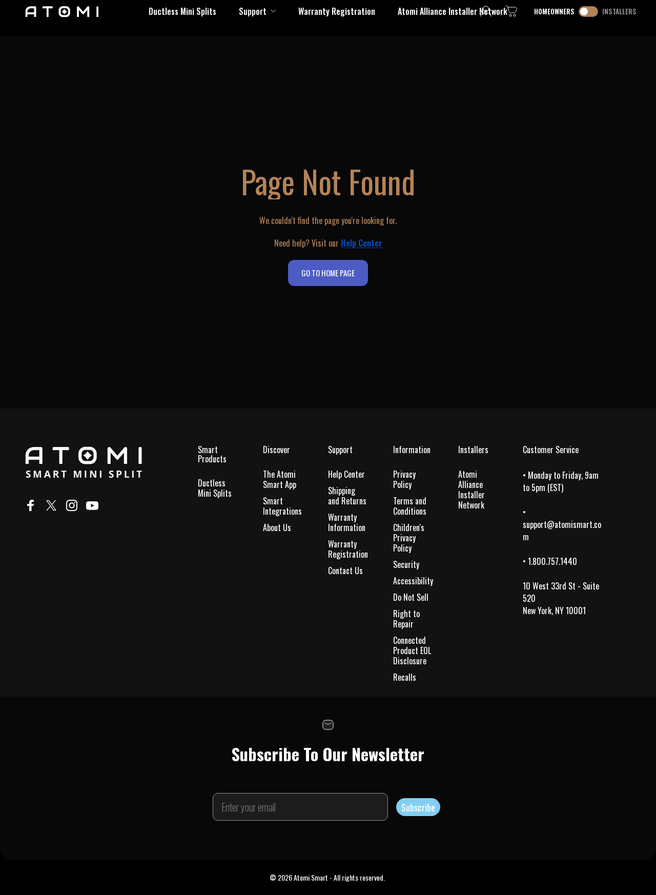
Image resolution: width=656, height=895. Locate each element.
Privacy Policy (404, 479)
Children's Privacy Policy (408, 537)
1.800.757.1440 (552, 561)
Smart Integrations (282, 506)
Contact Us (345, 570)
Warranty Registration (348, 549)
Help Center (346, 474)
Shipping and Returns (347, 495)
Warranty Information (346, 522)
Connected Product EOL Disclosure (412, 650)
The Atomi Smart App (279, 479)
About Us (277, 527)
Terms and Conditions (409, 506)
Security (406, 564)
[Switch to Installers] (588, 11)
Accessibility (413, 581)
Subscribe (418, 807)
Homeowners (554, 11)
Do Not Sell (410, 597)
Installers (619, 11)
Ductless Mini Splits (215, 488)
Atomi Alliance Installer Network (471, 489)
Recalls (404, 677)
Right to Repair (406, 618)
